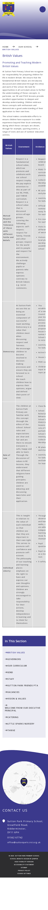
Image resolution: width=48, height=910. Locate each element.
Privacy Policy (24, 870)
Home (5, 46)
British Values (10, 49)
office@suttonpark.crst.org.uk (24, 842)
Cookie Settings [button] (24, 873)
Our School (25, 46)
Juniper (35, 859)
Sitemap (24, 867)
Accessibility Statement (24, 864)
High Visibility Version (24, 862)
